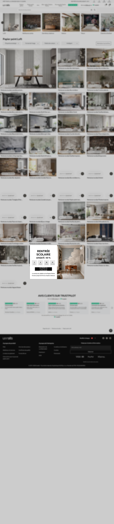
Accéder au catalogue (43, 269)
